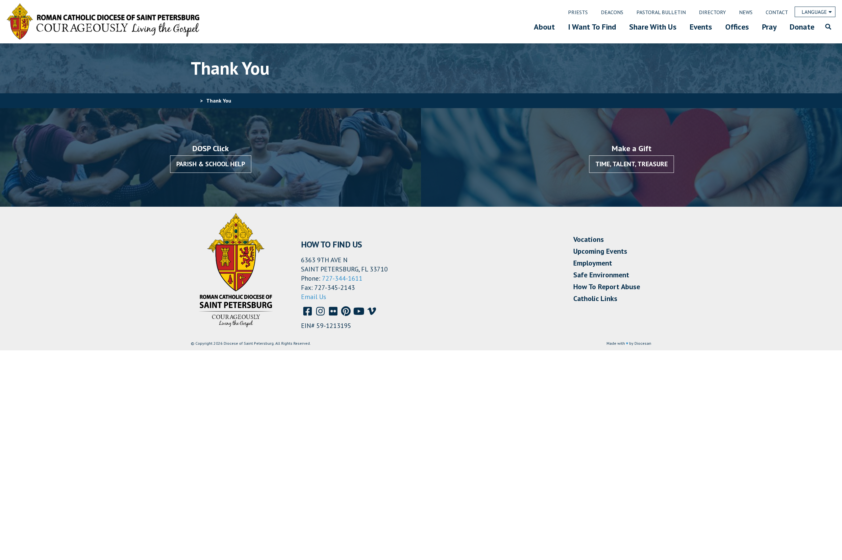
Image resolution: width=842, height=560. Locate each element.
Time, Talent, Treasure (631, 164)
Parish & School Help (210, 164)
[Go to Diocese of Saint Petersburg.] (193, 100)
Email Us (313, 296)
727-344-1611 (342, 278)
